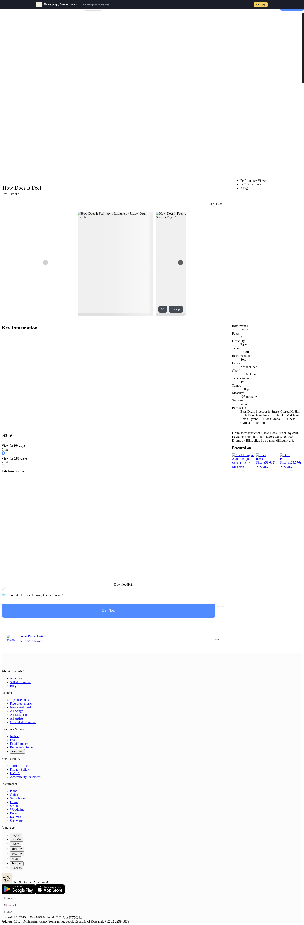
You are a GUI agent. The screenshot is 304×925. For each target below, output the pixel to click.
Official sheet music (23, 722)
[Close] (265, 4)
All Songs (16, 711)
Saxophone (17, 798)
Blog (13, 686)
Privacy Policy (19, 769)
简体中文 (17, 853)
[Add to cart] (218, 606)
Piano (13, 791)
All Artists (16, 718)
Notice (14, 736)
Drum (14, 802)
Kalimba (15, 817)
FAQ (13, 740)
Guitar (14, 794)
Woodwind (17, 809)
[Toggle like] (222, 606)
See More (16, 820)
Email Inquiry (19, 743)
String (14, 805)
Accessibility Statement (25, 777)
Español (16, 839)
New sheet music (21, 707)
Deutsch (17, 867)
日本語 (16, 843)
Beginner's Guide (21, 747)
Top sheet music (20, 700)
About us (16, 678)
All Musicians (19, 714)
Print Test (17, 751)
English (16, 835)
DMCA (15, 773)
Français (17, 863)
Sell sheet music (20, 682)
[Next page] (180, 262)
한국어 (16, 858)
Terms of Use (19, 765)
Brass (13, 813)
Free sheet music (21, 703)
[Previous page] (45, 262)
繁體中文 (17, 848)
